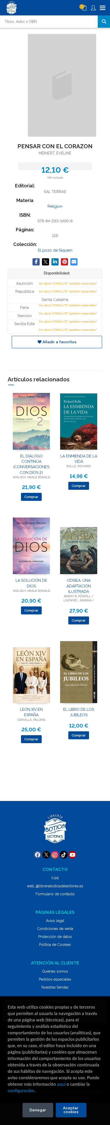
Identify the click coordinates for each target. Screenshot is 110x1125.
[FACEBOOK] (37, 855)
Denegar (37, 1110)
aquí (61, 1084)
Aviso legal (55, 921)
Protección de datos (55, 937)
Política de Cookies (55, 945)
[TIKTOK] (64, 855)
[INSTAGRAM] (55, 855)
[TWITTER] (46, 855)
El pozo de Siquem (55, 250)
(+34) (55, 878)
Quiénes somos (55, 971)
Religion (55, 206)
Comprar (31, 497)
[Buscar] (104, 21)
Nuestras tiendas (55, 987)
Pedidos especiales (55, 979)
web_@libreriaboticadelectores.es (55, 886)
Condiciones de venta (55, 929)
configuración (21, 1091)
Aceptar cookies (71, 1110)
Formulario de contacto (55, 894)
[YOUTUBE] (72, 855)
